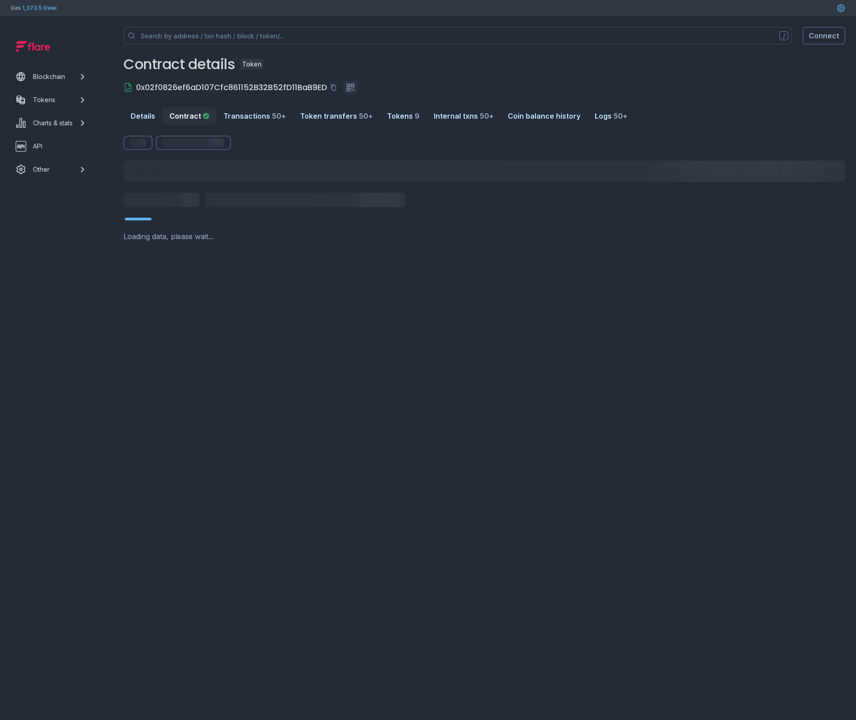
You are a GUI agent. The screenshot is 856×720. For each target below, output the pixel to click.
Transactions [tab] (254, 116)
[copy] (335, 87)
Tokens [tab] (403, 116)
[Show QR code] (350, 87)
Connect (824, 35)
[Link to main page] (33, 46)
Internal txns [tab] (464, 116)
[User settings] (840, 8)
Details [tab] (143, 116)
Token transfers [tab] (336, 116)
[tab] (189, 116)
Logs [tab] (611, 116)
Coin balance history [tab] (544, 116)
